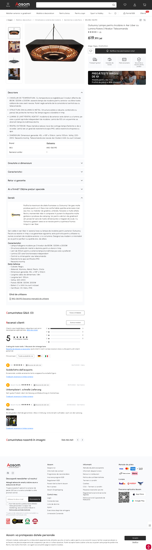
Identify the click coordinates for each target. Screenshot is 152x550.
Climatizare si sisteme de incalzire (48, 20)
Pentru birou (64, 13)
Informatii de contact (55, 471)
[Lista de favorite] (125, 4)
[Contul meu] (134, 5)
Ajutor (49, 507)
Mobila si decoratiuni (45, 13)
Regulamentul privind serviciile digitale (94, 494)
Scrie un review (75, 323)
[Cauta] (114, 5)
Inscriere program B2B (55, 477)
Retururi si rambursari (91, 474)
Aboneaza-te (34, 499)
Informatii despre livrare (92, 471)
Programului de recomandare (58, 474)
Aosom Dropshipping (55, 490)
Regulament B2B (53, 480)
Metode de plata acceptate (93, 468)
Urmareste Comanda (55, 513)
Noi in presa (51, 487)
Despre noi (51, 468)
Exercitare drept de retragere (58, 510)
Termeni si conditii (90, 480)
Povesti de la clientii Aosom (57, 484)
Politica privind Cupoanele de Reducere (94, 499)
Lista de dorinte (53, 504)
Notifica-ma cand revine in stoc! (122, 51)
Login (49, 498)
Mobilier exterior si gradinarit (18, 13)
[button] (45, 92)
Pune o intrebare (75, 313)
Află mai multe (32, 330)
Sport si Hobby (96, 13)
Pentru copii (80, 13)
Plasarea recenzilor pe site (93, 490)
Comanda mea (53, 501)
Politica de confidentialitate (19, 510)
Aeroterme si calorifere (73, 20)
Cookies (86, 484)
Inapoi (10, 20)
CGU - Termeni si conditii (92, 487)
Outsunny (51, 143)
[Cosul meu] (144, 4)
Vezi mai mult (67, 440)
